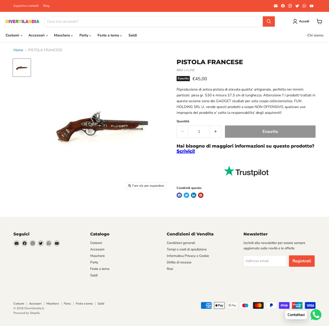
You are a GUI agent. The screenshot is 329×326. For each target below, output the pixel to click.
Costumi (13, 35)
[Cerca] (269, 21)
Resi (170, 269)
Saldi (132, 35)
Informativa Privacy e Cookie (188, 256)
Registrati (302, 261)
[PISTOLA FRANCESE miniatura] (22, 67)
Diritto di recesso (179, 262)
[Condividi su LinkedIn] (193, 195)
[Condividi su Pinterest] (200, 195)
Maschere (62, 35)
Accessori (36, 35)
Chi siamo (315, 35)
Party (84, 35)
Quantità (183, 121)
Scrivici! (186, 151)
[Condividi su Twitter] (186, 195)
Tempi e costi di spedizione (187, 249)
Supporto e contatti (26, 6)
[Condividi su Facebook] (179, 195)
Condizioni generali (181, 243)
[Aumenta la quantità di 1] (215, 131)
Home (18, 50)
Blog (46, 6)
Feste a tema (109, 35)
